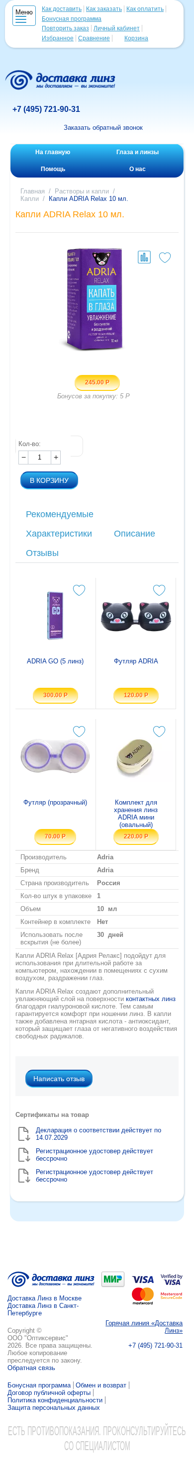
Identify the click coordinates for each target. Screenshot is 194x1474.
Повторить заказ (65, 28)
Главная (32, 191)
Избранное (58, 38)
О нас (137, 169)
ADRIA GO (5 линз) (55, 661)
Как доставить (62, 8)
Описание (134, 534)
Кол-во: (29, 444)
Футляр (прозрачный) (55, 802)
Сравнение (94, 38)
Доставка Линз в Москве (44, 1298)
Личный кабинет (117, 28)
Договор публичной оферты (49, 1392)
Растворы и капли (82, 191)
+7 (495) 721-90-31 (46, 109)
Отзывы (42, 553)
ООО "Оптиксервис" (37, 1338)
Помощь (53, 169)
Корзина (136, 38)
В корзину (49, 480)
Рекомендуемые (60, 514)
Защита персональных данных (53, 1407)
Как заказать (104, 8)
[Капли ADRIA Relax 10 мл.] (97, 299)
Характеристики (59, 534)
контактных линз (151, 999)
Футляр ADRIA (136, 661)
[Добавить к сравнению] (144, 257)
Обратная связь (31, 1368)
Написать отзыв (59, 1079)
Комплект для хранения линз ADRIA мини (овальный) (136, 814)
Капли (29, 198)
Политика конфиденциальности (54, 1400)
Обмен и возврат (101, 1385)
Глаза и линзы (137, 152)
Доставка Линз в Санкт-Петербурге (43, 1309)
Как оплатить (145, 8)
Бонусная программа (71, 18)
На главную (52, 152)
